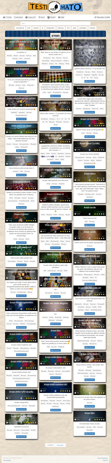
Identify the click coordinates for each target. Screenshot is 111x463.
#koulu (16, 56)
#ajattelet (87, 75)
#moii (57, 159)
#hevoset (17, 430)
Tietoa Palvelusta (102, 458)
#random (27, 59)
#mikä (68, 403)
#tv (56, 64)
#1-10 (83, 78)
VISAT (42, 17)
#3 (69, 119)
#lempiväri (30, 85)
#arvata (101, 75)
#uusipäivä (47, 58)
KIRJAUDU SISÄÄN (103, 17)
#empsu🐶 (24, 147)
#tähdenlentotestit (83, 341)
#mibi (43, 215)
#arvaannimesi (24, 144)
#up (53, 58)
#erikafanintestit (24, 201)
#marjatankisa (31, 324)
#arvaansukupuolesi (14, 406)
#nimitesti (61, 153)
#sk (45, 271)
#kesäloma (93, 344)
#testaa (68, 156)
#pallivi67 (14, 112)
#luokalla (85, 277)
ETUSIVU (8, 17)
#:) (56, 156)
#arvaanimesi (32, 375)
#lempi (95, 133)
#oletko (33, 430)
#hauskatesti (97, 370)
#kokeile (61, 156)
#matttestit (80, 72)
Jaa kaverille (22, 62)
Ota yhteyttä (7, 460)
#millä (103, 275)
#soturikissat (52, 271)
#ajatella (94, 75)
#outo (51, 317)
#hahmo (66, 61)
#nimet (9, 144)
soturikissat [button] (20, 28)
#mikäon (22, 324)
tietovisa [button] (61, 28)
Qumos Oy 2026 (9, 458)
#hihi (65, 271)
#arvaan (22, 56)
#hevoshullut (25, 430)
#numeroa (79, 75)
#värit (49, 92)
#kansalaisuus (24, 348)
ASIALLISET (32, 17)
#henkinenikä (55, 241)
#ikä (34, 56)
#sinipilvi (61, 184)
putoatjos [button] (83, 28)
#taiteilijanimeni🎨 (89, 163)
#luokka (9, 56)
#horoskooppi (29, 321)
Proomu (19, 458)
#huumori (59, 374)
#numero (100, 72)
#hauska (11, 85)
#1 (88, 78)
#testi (67, 64)
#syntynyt (81, 310)
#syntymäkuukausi (21, 115)
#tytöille (98, 160)
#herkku (92, 376)
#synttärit (22, 112)
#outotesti (58, 317)
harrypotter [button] (50, 28)
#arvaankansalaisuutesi (21, 351)
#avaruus (93, 304)
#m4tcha (16, 171)
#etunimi (49, 215)
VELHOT (53, 17)
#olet (91, 277)
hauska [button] (35, 28)
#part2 (68, 215)
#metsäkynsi (78, 275)
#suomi (9, 348)
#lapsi (62, 241)
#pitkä (43, 153)
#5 (46, 122)
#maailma (81, 307)
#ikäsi (42, 241)
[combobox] (55, 23)
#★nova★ (95, 109)
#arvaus (28, 56)
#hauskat (59, 122)
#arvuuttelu (45, 61)
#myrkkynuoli (57, 92)
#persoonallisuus (56, 61)
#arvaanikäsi (56, 244)
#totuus (63, 244)
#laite (48, 184)
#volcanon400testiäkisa (89, 280)
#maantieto (44, 401)
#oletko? (17, 433)
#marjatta (59, 320)
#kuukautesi (86, 109)
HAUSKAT (19, 17)
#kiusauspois (88, 275)
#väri (24, 85)
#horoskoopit (18, 321)
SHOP (62, 17)
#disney (56, 293)
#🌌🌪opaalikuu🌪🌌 (47, 156)
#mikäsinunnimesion (21, 381)
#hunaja (15, 59)
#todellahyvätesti (96, 310)
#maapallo (101, 304)
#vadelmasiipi (21, 292)
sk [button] (42, 28)
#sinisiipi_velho (90, 194)
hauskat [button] (92, 28)
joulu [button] (74, 28)
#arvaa (65, 58)
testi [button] (28, 28)
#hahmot (44, 64)
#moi (21, 59)
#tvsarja (61, 64)
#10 (91, 78)
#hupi (17, 147)
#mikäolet (55, 406)
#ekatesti (61, 347)
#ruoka (86, 376)
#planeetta (78, 304)
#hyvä (87, 310)
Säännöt (105, 460)
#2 (66, 119)
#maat (43, 403)
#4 (43, 122)
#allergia (66, 317)
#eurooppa (66, 401)
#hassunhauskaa (83, 373)
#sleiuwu (21, 204)
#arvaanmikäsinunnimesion (21, 378)
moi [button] (68, 28)
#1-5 (58, 119)
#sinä (96, 78)
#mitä (93, 72)
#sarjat (51, 64)
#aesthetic (50, 159)
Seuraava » (60, 445)
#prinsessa (48, 293)
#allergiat (52, 320)
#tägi (62, 159)
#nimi (48, 153)
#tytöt (93, 160)
